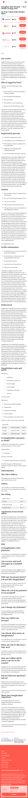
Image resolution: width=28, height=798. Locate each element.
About (2, 751)
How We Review (5, 755)
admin (2, 53)
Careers (3, 757)
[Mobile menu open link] (25, 2)
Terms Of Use (4, 764)
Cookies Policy (5, 762)
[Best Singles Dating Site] (12, 2)
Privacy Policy (4, 767)
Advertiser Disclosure (6, 760)
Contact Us (4, 753)
